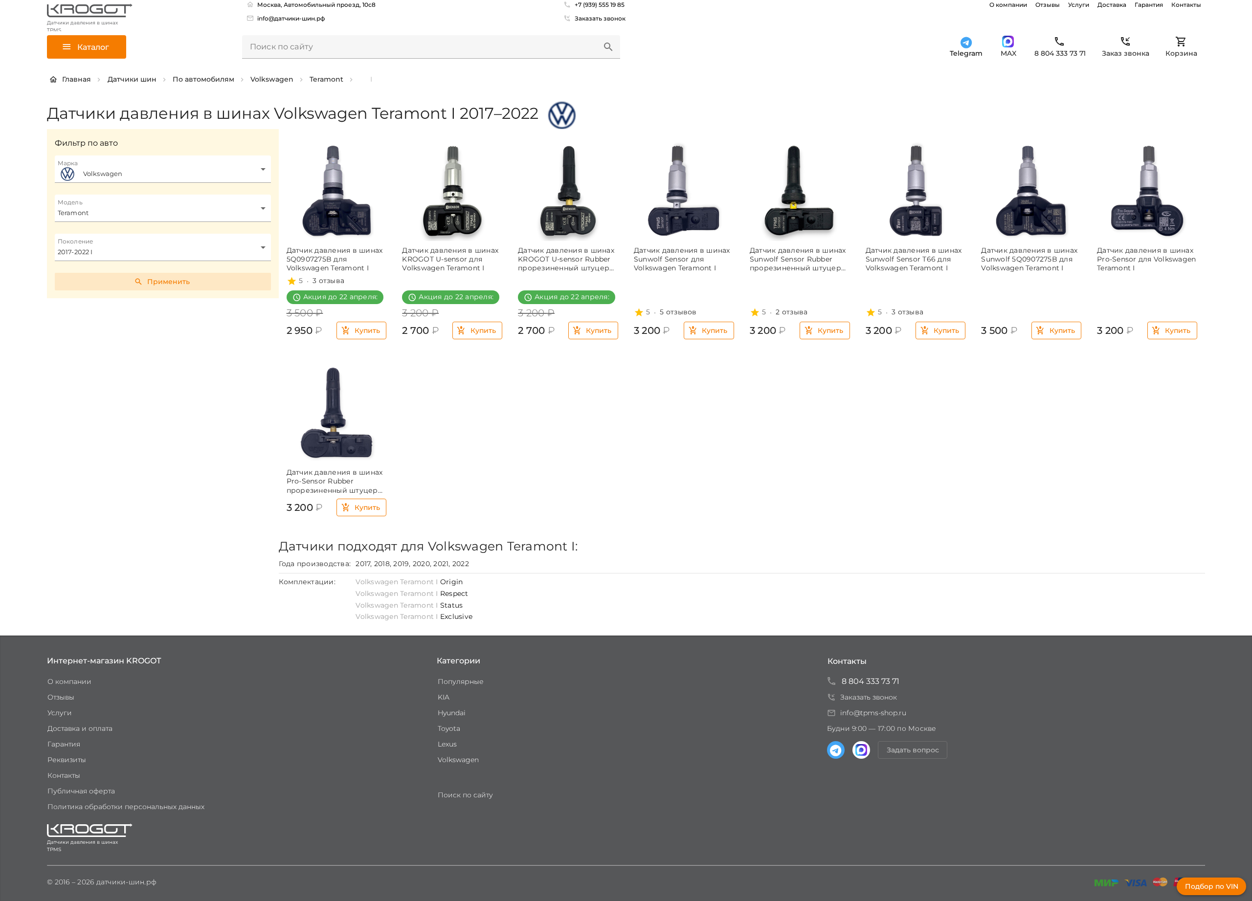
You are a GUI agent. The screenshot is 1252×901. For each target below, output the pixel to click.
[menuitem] (287, 18)
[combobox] (163, 169)
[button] (608, 47)
